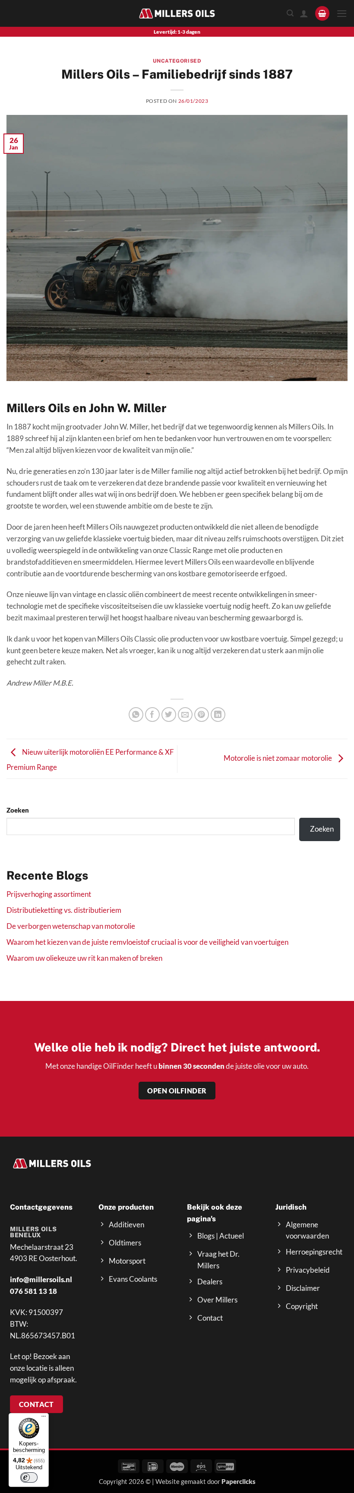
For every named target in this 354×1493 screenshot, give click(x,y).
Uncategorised (177, 61)
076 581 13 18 (33, 1291)
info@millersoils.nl (41, 1279)
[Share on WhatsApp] (136, 714)
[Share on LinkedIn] (218, 714)
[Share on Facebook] (152, 714)
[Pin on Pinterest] (201, 714)
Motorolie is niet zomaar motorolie (278, 757)
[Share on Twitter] (169, 714)
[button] (322, 13)
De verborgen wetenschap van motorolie (70, 926)
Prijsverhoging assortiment (48, 894)
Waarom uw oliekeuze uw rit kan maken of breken (84, 958)
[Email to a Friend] (185, 714)
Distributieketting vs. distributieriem (63, 910)
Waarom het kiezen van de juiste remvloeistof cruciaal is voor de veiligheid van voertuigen (147, 942)
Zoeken (17, 810)
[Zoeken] (290, 13)
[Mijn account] (304, 13)
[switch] (29, 1477)
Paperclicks (238, 1481)
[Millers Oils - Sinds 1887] (177, 13)
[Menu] (43, 1418)
